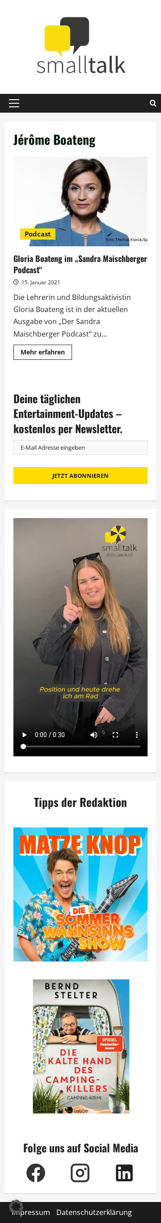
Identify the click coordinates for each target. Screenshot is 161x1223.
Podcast (38, 233)
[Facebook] (35, 1173)
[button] (14, 103)
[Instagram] (80, 1173)
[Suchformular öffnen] (153, 103)
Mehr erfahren (46, 353)
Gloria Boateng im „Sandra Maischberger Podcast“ (80, 201)
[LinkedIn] (124, 1173)
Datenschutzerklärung (94, 1212)
